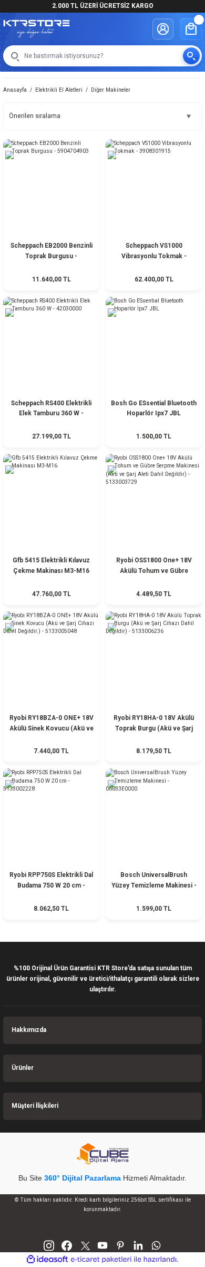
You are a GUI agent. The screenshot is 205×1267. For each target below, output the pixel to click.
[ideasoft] (47, 1259)
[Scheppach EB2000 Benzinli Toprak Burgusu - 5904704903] (51, 187)
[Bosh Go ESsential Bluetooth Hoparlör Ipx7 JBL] (154, 345)
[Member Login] (162, 29)
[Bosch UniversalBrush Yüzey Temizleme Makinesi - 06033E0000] (154, 816)
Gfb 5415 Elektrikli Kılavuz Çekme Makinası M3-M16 (51, 565)
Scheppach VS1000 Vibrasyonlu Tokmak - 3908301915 (154, 252)
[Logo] (36, 29)
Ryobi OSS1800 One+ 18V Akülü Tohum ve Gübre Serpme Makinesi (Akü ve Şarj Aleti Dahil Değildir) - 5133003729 (154, 567)
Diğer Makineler (110, 90)
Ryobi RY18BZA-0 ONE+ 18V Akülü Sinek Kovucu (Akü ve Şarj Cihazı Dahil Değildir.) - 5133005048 (51, 724)
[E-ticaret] (101, 1259)
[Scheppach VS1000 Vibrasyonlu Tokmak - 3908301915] (154, 187)
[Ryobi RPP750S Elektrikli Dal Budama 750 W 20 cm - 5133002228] (51, 816)
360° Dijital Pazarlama (82, 1178)
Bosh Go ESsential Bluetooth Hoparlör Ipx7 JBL (154, 408)
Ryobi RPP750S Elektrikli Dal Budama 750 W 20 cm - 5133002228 (51, 881)
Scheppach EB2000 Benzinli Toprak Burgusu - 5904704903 (52, 252)
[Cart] (191, 29)
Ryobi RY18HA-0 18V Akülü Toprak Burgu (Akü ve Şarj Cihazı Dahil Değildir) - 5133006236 (154, 724)
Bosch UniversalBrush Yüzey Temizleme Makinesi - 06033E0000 (154, 881)
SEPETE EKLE (51, 277)
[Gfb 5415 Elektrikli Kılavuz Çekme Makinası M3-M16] (51, 502)
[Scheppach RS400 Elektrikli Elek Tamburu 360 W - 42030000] (51, 345)
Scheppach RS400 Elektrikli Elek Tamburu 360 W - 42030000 (51, 409)
